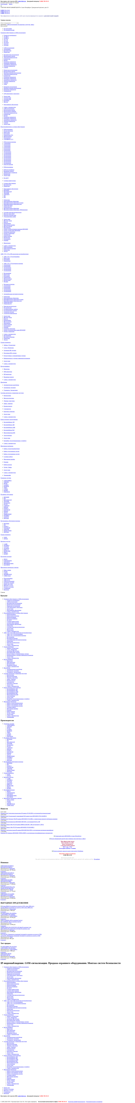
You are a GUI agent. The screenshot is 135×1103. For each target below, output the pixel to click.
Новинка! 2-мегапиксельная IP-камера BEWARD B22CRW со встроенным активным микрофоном (27, 830)
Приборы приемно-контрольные (12, 73)
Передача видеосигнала (10, 306)
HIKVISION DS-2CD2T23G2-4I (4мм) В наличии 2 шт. (15, 928)
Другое (6, 251)
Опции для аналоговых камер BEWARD (14, 330)
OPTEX (6, 538)
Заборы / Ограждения (9, 345)
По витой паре (8, 307)
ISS (5, 196)
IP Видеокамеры (8, 247)
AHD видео (7, 579)
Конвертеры (7, 174)
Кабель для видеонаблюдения (12, 448)
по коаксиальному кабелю (11, 309)
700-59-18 (5, 13)
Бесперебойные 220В (9, 427)
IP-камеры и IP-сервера (7, 494)
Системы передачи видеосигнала (12, 212)
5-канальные (7, 146)
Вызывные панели (9, 171)
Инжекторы (7, 237)
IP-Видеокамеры (8, 129)
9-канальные (7, 150)
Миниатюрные (8, 136)
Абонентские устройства (10, 172)
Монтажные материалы (7, 446)
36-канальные (7, 160)
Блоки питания (8, 236)
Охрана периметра (6, 342)
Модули (6, 102)
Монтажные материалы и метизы (9, 567)
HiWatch (6, 511)
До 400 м (6, 36)
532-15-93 (5, 10)
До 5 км (6, 41)
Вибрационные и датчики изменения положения (17, 358)
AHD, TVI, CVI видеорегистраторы (13, 263)
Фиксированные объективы (11, 201)
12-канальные (7, 153)
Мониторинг (7, 243)
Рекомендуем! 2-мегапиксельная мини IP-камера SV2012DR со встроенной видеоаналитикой (26, 813)
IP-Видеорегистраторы (10, 142)
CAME (5, 544)
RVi (5, 197)
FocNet (5, 571)
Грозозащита (7, 239)
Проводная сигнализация (10, 70)
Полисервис (7, 502)
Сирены (6, 67)
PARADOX (7, 492)
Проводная (7, 52)
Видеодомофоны (5, 366)
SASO (5, 537)
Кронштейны (7, 223)
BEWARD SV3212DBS (7, 895)
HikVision (6, 518)
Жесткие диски (8, 220)
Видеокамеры (7, 273)
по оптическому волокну (10, 310)
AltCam (6, 512)
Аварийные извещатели (10, 64)
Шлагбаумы (4, 382)
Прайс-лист (7, 1087)
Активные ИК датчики (10, 350)
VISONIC (6, 482)
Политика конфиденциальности (76, 1101)
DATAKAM (7, 509)
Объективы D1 (8, 207)
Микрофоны (7, 227)
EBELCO (6, 549)
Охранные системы (6, 478)
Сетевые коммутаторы (10, 180)
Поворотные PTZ (8, 135)
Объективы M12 (8, 302)
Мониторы (7, 369)
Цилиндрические (8, 131)
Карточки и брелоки (9, 411)
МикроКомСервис (9, 563)
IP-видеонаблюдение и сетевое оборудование (13, 126)
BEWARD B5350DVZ (6, 867)
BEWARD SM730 (5, 955)
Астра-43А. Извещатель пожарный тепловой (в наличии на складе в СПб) (20, 935)
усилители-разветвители (10, 313)
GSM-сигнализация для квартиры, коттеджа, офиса (20, 24)
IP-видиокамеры (8, 578)
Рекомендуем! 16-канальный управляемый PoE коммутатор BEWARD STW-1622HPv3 (24, 816)
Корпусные (7, 132)
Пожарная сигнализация (10, 86)
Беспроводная (7, 50)
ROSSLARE (7, 551)
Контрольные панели (9, 56)
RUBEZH (6, 486)
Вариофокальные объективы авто (13, 204)
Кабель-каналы (8, 464)
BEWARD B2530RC (6, 881)
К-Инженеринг (8, 560)
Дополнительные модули (10, 57)
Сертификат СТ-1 (8, 139)
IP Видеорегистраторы (10, 248)
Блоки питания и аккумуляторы (9, 419)
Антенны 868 (7, 99)
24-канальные (7, 157)
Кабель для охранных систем (11, 451)
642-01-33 (5, 11)
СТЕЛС (6, 489)
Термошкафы (7, 475)
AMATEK (6, 529)
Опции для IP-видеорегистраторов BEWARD (16, 229)
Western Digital (7, 514)
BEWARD (6, 190)
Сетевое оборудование (10, 183)
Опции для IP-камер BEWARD (12, 230)
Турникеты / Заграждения (11, 390)
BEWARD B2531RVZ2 (7, 874)
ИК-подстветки (8, 226)
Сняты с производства (10, 107)
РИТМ (5, 483)
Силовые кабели (8, 456)
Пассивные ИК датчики (10, 353)
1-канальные (7, 143)
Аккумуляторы (8, 435)
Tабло (5, 84)
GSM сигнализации (9, 108)
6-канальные (7, 147)
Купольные (7, 133)
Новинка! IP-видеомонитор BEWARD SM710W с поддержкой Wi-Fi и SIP (20, 821)
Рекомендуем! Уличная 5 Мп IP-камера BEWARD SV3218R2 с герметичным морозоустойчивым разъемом (29, 819)
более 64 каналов (8, 164)
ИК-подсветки (7, 321)
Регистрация (4, 4)
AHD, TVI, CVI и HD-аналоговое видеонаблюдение (15, 254)
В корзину (3, 871)
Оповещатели (7, 91)
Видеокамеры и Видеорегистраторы (10, 521)
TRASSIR (6, 193)
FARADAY (7, 562)
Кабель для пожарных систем (11, 454)
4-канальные (7, 144)
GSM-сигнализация (9, 48)
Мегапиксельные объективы (11, 208)
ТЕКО (5, 487)
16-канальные (7, 154)
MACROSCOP (8, 191)
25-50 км (6, 45)
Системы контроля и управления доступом (12, 393)
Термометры (7, 234)
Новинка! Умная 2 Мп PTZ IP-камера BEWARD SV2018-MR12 (17, 827)
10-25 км (6, 43)
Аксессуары (7, 96)
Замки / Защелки (8, 403)
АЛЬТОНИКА (8, 480)
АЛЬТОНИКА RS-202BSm (8, 914)
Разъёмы (6, 240)
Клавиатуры (7, 59)
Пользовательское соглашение (94, 1101)
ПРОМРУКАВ (8, 574)
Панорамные (7, 138)
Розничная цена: (5, 870)
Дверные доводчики (9, 401)
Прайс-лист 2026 (8, 584)
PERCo (6, 552)
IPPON (5, 559)
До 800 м (6, 38)
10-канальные (7, 151)
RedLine (6, 507)
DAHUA (6, 508)
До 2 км (6, 39)
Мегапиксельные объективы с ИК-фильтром (16, 209)
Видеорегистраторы (9, 284)
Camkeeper (6, 505)
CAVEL (6, 573)
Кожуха (6, 222)
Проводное (7, 186)
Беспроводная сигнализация (11, 54)
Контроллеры (7, 395)
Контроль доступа (5, 541)
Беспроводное (7, 184)
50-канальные (7, 161)
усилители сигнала (9, 312)
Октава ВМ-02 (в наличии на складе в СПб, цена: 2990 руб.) (17, 907)
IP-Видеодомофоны (9, 169)
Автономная (7, 49)
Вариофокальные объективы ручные (13, 202)
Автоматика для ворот (10, 387)
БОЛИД (6, 490)
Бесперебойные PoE (9, 430)
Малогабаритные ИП (9, 432)
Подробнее (97, 859)
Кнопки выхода (8, 406)
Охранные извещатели (10, 61)
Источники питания (6, 556)
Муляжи (6, 281)
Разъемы (6, 327)
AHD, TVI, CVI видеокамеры (12, 256)
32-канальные (7, 158)
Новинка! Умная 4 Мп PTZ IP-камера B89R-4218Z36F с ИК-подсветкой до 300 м (22, 824)
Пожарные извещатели (10, 63)
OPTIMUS (6, 515)
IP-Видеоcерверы (8, 167)
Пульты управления (9, 233)
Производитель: (5, 868)
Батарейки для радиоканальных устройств (15, 440)
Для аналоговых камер (10, 216)
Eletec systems (7, 570)
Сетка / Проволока (9, 347)
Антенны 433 (7, 97)
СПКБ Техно (7, 575)
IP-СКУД (6, 178)
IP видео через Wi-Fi (9, 213)
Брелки (6, 60)
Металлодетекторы (9, 398)
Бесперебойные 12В (9, 422)
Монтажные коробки (9, 225)
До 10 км (6, 42)
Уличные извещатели (9, 66)
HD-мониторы (7, 374)
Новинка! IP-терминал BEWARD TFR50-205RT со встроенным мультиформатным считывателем (26, 833)
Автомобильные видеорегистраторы (13, 294)
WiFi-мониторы (8, 371)
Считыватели (7, 409)
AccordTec (6, 548)
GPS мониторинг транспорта (11, 93)
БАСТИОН (7, 564)
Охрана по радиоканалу (10, 35)
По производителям (9, 30)
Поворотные (7, 261)
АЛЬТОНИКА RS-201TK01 (8, 948)
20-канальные (7, 156)
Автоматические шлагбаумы (11, 385)
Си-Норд (6, 484)
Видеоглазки (7, 280)
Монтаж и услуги (8, 585)
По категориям (8, 28)
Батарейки (6, 100)
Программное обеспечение (11, 104)
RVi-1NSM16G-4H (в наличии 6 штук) (11, 921)
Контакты (6, 589)
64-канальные (7, 163)
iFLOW (6, 504)
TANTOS (6, 517)
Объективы (7, 200)
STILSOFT (7, 194)
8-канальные (7, 149)
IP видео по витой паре (10, 215)
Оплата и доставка (9, 587)
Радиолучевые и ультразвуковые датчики (15, 355)
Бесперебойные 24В (9, 424)
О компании (7, 588)
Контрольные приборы (10, 111)
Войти (10, 4)
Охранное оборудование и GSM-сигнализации (13, 32)
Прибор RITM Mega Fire (7, 888)
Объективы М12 (8, 205)
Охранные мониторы (9, 232)
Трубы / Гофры (8, 467)
